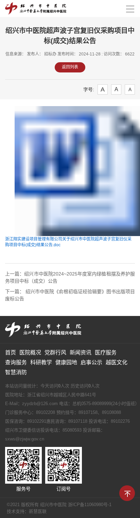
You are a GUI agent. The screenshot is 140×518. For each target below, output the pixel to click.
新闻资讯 (80, 352)
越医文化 (116, 362)
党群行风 (55, 352)
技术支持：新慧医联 (27, 511)
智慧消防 (16, 372)
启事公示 (91, 362)
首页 (10, 352)
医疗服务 (106, 352)
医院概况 (30, 352)
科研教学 (41, 362)
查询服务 (16, 362)
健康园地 (66, 362)
